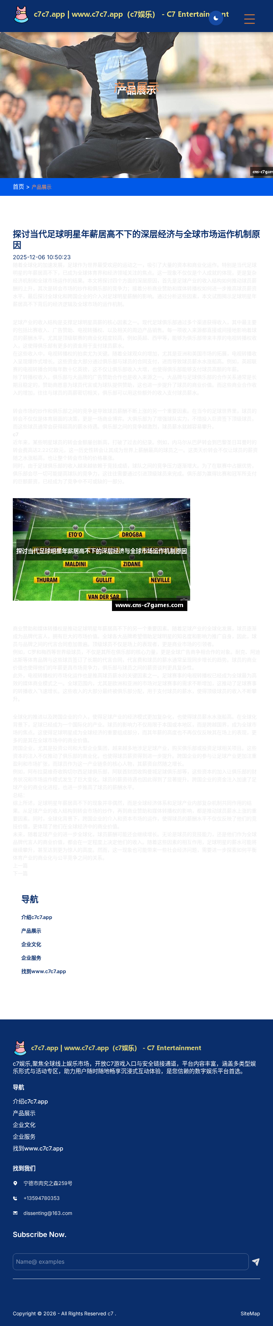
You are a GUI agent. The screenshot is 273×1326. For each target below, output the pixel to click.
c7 (110, 1313)
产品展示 (31, 931)
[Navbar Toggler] (249, 15)
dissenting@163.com (47, 1213)
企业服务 (31, 958)
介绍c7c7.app (36, 917)
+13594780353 (41, 1198)
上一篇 (20, 865)
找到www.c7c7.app (43, 971)
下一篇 (20, 873)
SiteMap (250, 1313)
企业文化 (31, 944)
